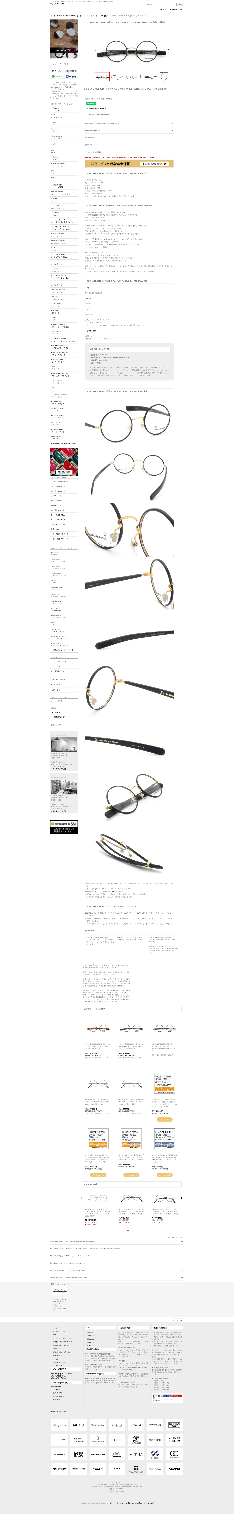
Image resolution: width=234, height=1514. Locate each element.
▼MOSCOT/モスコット (55, 312)
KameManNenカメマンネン (55, 249)
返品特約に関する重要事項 (96, 108)
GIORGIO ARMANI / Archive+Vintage (56, 609)
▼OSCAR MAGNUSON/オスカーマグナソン (59, 354)
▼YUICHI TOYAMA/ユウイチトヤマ (57, 417)
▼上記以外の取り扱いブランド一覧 (63, 444)
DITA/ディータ (54, 172)
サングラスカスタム (57, 666)
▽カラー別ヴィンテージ (59, 539)
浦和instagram (91, 1339)
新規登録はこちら (176, 9)
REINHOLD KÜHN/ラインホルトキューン (58, 382)
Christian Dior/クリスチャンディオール (58, 595)
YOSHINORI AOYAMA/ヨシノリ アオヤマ (57, 410)
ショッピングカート (59, 1362)
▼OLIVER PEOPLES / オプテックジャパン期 (59, 347)
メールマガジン (58, 1366)
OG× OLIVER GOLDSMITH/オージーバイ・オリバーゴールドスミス (63, 340)
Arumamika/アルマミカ (54, 130)
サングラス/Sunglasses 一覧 (59, 481)
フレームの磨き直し (58, 515)
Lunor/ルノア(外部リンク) (57, 284)
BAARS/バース (53, 151)
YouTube (89, 1346)
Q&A (54, 1335)
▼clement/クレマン (54, 158)
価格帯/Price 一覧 (56, 505)
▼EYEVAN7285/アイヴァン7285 (57, 186)
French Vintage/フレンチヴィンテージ (58, 567)
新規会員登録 (56, 1386)
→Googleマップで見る (58, 769)
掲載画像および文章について (62, 1345)
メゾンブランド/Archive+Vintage (56, 424)
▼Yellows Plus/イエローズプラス (57, 403)
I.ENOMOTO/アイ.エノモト (55, 214)
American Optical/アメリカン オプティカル (58, 574)
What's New (56, 1348)
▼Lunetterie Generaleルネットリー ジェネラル (60, 277)
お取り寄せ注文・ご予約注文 (62, 1352)
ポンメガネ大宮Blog (58, 1378)
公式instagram (91, 1335)
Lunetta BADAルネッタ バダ (55, 270)
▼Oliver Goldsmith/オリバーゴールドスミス (60, 326)
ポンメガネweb (57, 3)
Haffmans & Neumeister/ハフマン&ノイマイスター (59, 207)
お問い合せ (56, 690)
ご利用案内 (56, 685)
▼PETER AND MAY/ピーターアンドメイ (58, 361)
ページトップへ (179, 1320)
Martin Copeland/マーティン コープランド (58, 616)
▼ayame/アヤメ (54, 144)
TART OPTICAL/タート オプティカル (57, 630)
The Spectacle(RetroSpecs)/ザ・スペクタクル (59, 396)
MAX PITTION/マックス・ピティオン (58, 298)
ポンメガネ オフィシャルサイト (62, 1374)
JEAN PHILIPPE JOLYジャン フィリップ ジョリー (59, 235)
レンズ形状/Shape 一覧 (58, 491)
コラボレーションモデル (58, 661)
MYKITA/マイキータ (54, 319)
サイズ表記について (59, 1331)
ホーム (55, 1328)
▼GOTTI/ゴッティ (54, 200)
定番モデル (55, 529)
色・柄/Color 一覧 (56, 496)
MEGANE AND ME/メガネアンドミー (56, 305)
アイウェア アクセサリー (60, 524)
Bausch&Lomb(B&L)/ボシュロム (57, 588)
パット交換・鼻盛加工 (59, 520)
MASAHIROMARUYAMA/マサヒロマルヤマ (58, 291)
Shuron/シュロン (54, 623)
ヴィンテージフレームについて (62, 1338)
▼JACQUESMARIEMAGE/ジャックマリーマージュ (60, 228)
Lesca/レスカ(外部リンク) (57, 263)
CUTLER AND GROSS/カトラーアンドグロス (58, 165)
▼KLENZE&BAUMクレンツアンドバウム (59, 256)
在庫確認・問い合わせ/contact (98, 115)
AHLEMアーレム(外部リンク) (57, 116)
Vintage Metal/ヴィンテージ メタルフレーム (60, 644)
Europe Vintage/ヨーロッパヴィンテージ (58, 560)
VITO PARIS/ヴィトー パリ (55, 553)
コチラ (113, 891)
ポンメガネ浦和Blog (58, 1376)
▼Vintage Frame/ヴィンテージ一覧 (57, 431)
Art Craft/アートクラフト (56, 581)
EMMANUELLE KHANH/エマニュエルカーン (58, 602)
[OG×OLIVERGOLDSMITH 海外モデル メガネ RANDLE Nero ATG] (131, 50)
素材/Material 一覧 (56, 500)
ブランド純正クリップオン (59, 671)
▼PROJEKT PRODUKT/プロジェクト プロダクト (60, 375)
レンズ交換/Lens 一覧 (57, 510)
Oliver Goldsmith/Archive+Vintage (56, 333)
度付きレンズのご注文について (62, 1342)
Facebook (90, 1332)
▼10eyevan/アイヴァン (55, 109)
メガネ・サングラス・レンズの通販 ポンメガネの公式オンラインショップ (131, 1503)
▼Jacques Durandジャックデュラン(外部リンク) (62, 221)
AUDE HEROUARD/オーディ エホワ (57, 137)
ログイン (164, 9)
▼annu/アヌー (53, 123)
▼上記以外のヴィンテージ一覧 (62, 650)
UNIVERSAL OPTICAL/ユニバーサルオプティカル (59, 637)
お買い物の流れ (58, 1393)
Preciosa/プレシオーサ (55, 368)
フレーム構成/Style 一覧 (58, 486)
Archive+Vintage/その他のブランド (56, 438)
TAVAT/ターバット (54, 389)
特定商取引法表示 (58, 679)
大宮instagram (91, 1342)
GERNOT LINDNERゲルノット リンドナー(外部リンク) (61, 193)
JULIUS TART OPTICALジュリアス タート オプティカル (60, 242)
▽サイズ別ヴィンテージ (59, 534)
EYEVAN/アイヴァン (54, 179)
